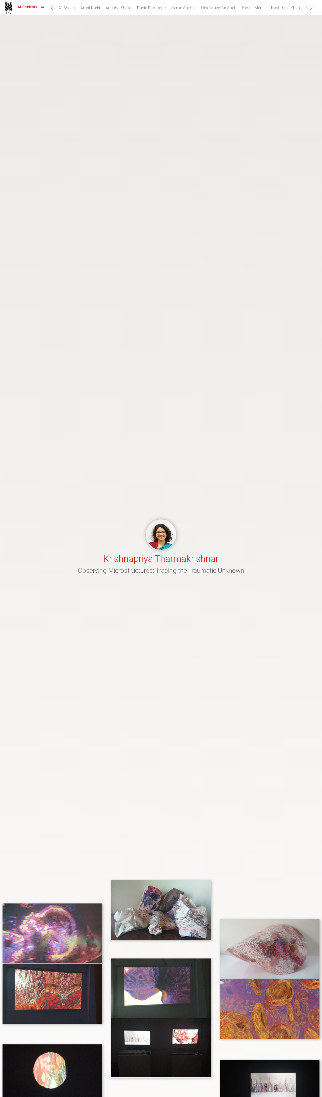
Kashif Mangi (253, 8)
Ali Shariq (66, 8)
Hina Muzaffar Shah (218, 8)
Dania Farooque (151, 8)
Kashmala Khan (285, 8)
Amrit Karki (90, 8)
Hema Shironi (183, 8)
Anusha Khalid (118, 8)
